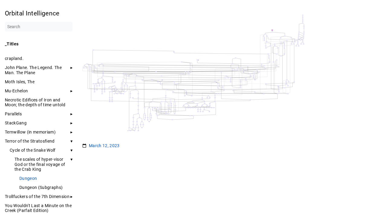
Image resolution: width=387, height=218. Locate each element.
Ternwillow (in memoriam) (30, 132)
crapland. (14, 58)
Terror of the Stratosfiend (30, 141)
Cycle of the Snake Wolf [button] (33, 150)
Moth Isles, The (19, 81)
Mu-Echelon (16, 90)
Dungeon (28, 178)
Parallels (13, 113)
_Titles (11, 43)
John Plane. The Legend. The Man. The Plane (33, 70)
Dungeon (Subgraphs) (41, 187)
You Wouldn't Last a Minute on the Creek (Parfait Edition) (38, 208)
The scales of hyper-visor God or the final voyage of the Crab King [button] (40, 164)
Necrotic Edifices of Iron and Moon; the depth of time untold (35, 102)
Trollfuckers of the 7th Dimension (37, 196)
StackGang (16, 123)
